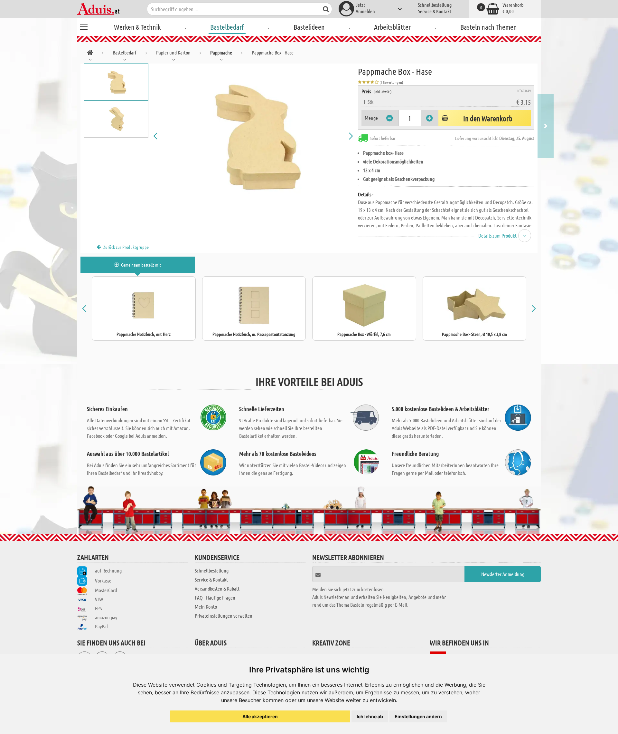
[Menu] (83, 25)
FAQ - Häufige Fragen (215, 597)
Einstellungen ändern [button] (418, 716)
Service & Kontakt (434, 11)
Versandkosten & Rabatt (217, 588)
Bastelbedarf (227, 27)
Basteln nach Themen (488, 27)
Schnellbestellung (435, 5)
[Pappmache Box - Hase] (253, 136)
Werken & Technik (137, 27)
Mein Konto (206, 606)
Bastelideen (309, 27)
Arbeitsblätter (392, 27)
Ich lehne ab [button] (370, 716)
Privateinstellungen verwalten (223, 615)
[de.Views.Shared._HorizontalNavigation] (89, 53)
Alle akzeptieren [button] (260, 716)
